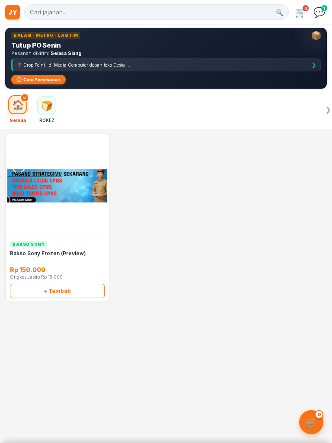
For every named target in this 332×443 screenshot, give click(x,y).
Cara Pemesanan (42, 79)
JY (12, 12)
